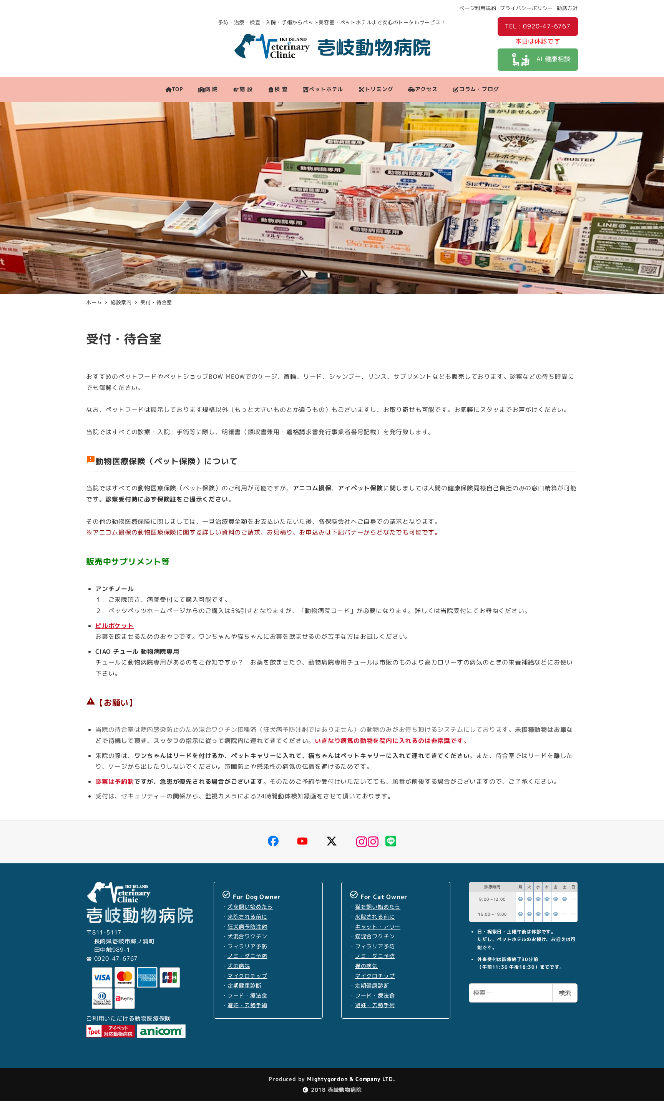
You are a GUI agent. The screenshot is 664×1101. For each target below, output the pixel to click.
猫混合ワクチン (375, 936)
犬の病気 (238, 966)
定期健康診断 (244, 985)
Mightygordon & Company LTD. (350, 1079)
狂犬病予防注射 (247, 927)
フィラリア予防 (247, 946)
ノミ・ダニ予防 (247, 956)
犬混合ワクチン (247, 936)
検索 (565, 993)
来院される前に (247, 917)
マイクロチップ (247, 976)
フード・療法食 (247, 995)
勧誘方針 (567, 8)
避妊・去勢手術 (247, 1005)
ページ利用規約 (477, 8)
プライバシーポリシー (526, 8)
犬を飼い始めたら (250, 907)
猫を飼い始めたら (377, 907)
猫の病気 (366, 966)
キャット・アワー (377, 927)
